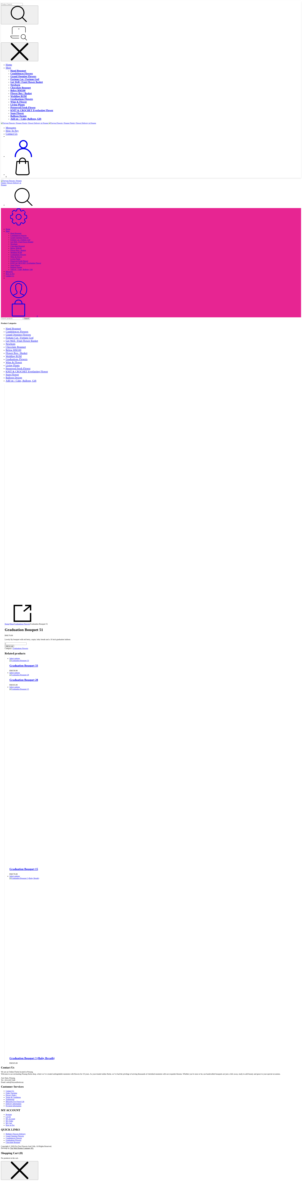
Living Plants (17, 104)
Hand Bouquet (18, 70)
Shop (8, 67)
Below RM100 (17, 90)
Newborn (15, 84)
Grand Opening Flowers (23, 76)
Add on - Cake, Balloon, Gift (21, 380)
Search (26, 318)
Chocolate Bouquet (20, 87)
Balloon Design (18, 116)
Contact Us (11, 133)
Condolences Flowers (21, 73)
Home (9, 64)
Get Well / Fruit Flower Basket (26, 82)
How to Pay (12, 130)
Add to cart (9, 646)
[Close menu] (19, 51)
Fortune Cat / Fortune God (24, 79)
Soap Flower (17, 113)
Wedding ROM (18, 96)
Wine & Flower (18, 101)
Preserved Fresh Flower (23, 107)
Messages (11, 127)
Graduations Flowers (21, 99)
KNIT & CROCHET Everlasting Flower (31, 110)
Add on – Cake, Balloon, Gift (25, 118)
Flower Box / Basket (21, 93)
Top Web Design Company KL (22, 1148)
